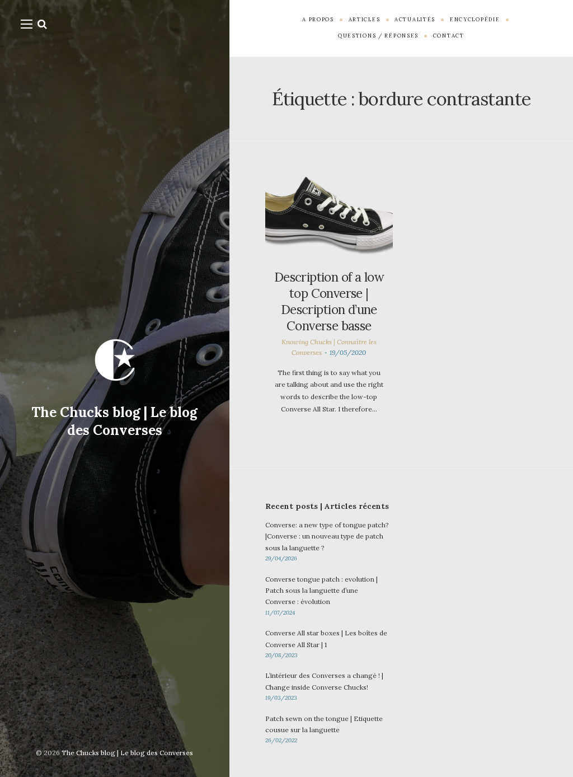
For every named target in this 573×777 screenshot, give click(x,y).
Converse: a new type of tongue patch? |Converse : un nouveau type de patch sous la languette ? (327, 536)
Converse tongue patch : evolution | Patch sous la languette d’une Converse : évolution (321, 590)
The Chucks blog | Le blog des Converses (114, 421)
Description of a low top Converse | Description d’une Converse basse (329, 301)
